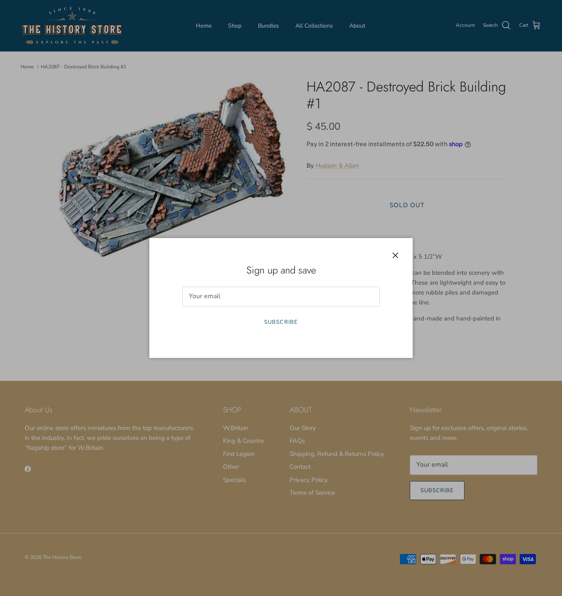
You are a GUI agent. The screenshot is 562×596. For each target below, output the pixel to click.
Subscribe (280, 322)
